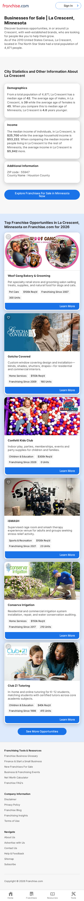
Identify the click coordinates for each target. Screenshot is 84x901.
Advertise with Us (14, 842)
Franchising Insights (16, 815)
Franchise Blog (13, 810)
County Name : (17, 175)
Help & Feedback (14, 853)
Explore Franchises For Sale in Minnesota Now (42, 194)
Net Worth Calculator (16, 777)
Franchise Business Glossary (21, 755)
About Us (9, 837)
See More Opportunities (42, 731)
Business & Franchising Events (22, 772)
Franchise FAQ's (13, 782)
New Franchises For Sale (18, 766)
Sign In (68, 5)
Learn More (67, 306)
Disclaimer (10, 799)
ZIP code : (14, 172)
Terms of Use (12, 820)
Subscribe (10, 864)
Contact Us (10, 848)
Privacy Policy (12, 804)
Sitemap (9, 858)
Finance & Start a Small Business (23, 761)
